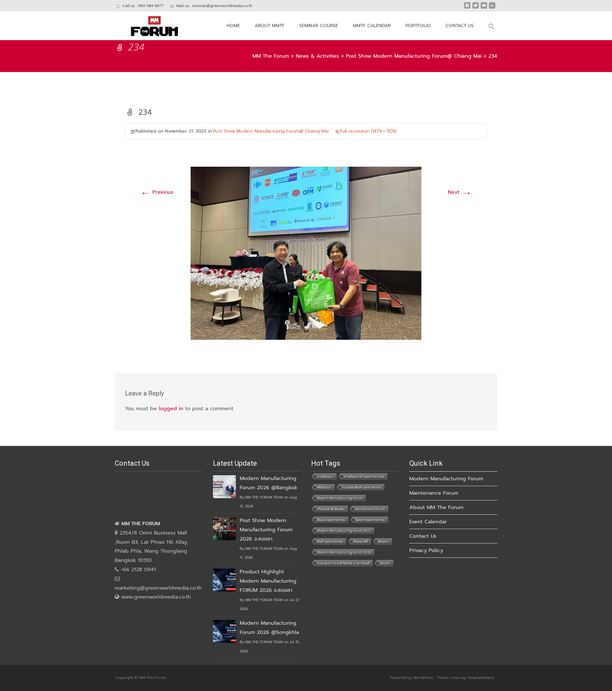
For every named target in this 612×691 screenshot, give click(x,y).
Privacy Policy (426, 550)
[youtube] (484, 8)
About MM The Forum (436, 507)
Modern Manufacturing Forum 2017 (344, 530)
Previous (156, 192)
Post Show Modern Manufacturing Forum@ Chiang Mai (271, 131)
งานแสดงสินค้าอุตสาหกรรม (361, 487)
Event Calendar (428, 522)
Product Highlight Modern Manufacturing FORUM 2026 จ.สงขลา (268, 581)
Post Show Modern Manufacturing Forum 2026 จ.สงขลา (266, 530)
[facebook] (467, 8)
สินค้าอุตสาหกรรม (330, 541)
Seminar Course (318, 25)
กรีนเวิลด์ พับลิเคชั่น (331, 509)
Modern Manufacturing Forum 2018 (344, 552)
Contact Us (460, 25)
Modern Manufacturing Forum (339, 498)
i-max (456, 677)
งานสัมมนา (325, 476)
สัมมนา (383, 541)
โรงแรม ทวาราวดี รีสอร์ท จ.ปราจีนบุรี (343, 563)
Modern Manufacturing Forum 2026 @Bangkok (268, 483)
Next (460, 192)
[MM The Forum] (149, 24)
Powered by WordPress (412, 677)
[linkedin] (492, 8)
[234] (306, 253)
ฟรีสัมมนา (324, 487)
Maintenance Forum (370, 509)
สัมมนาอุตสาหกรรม (331, 520)
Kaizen (385, 563)
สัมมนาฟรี (360, 541)
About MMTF (270, 25)
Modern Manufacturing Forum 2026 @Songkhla (269, 627)
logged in (171, 408)
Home (233, 25)
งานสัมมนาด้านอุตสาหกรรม (364, 476)
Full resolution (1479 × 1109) (368, 131)
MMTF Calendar (372, 25)
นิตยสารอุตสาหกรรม (370, 520)
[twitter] (475, 8)
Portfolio (418, 25)
